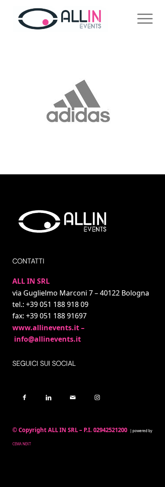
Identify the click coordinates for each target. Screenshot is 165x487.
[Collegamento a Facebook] (24, 397)
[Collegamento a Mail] (73, 397)
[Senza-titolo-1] (68, 18)
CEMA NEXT (22, 443)
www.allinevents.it (45, 327)
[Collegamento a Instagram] (97, 397)
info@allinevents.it (47, 339)
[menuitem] (140, 18)
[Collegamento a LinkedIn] (49, 397)
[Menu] (140, 18)
